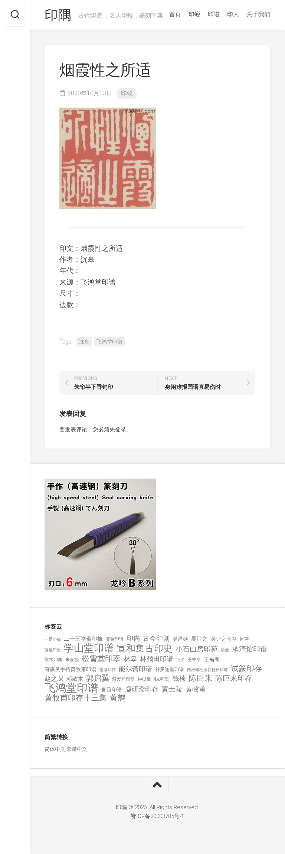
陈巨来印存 (233, 678)
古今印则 (156, 638)
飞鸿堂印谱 (109, 342)
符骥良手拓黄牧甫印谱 (70, 669)
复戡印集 (53, 650)
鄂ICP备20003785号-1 (157, 816)
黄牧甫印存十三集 (76, 698)
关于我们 (258, 14)
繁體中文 (76, 749)
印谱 (214, 14)
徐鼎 (225, 650)
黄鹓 (117, 698)
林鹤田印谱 (156, 659)
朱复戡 (72, 659)
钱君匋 (162, 679)
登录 (120, 429)
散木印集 (53, 659)
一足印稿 (53, 639)
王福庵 (211, 659)
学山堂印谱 (89, 648)
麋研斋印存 (141, 689)
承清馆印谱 (249, 649)
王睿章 (194, 659)
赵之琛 (54, 678)
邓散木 (74, 679)
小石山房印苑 (197, 649)
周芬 (244, 639)
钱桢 (179, 678)
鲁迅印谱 (111, 690)
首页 (175, 14)
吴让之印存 (224, 639)
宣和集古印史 (145, 648)
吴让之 (199, 638)
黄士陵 (172, 689)
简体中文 (55, 749)
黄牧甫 (196, 689)
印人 (233, 14)
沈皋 (84, 342)
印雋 (133, 638)
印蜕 (194, 14)
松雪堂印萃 (101, 658)
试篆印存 (246, 668)
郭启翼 (97, 678)
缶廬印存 (107, 669)
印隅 (58, 15)
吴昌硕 (180, 639)
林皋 (130, 659)
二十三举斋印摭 (83, 638)
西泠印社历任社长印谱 (207, 669)
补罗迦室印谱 (169, 669)
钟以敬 (144, 679)
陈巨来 (200, 678)
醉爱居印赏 (123, 679)
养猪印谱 (115, 639)
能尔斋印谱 (135, 669)
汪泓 (180, 659)
